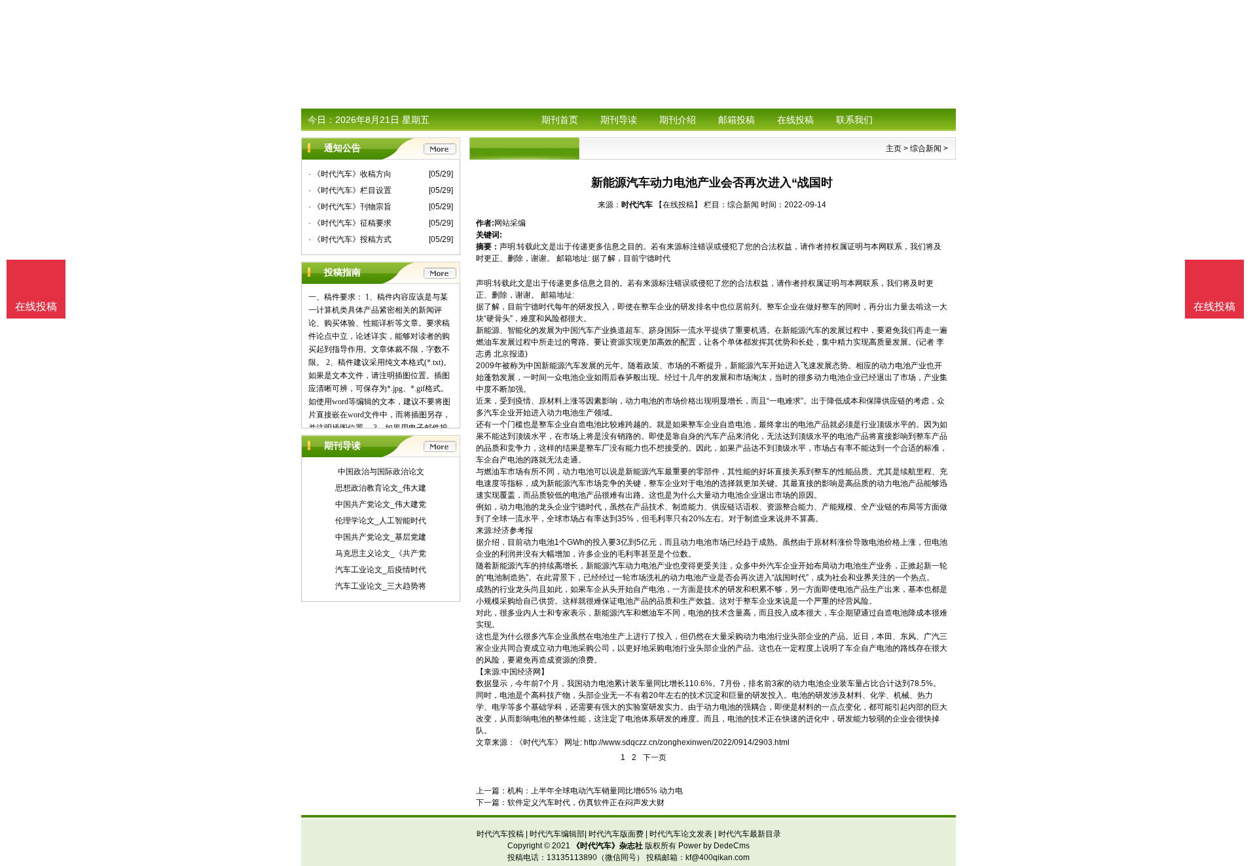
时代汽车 (637, 204)
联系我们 (854, 119)
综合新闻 (925, 148)
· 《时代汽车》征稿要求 (350, 223)
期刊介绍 (677, 119)
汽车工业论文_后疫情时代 (380, 569)
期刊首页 (559, 119)
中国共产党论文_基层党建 (380, 537)
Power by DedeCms (714, 845)
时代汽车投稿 (500, 834)
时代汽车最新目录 (749, 834)
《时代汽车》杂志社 (607, 845)
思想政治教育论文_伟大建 (380, 488)
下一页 (654, 757)
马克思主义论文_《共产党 (380, 553)
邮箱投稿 (736, 119)
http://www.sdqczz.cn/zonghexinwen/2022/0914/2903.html (687, 742)
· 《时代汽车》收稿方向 (350, 174)
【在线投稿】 (678, 204)
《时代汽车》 (538, 742)
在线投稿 (795, 119)
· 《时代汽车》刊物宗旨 (350, 206)
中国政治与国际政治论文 (381, 471)
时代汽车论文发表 (680, 834)
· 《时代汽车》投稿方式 (350, 239)
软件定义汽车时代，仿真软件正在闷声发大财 (586, 802)
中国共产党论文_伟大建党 (380, 504)
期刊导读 (618, 119)
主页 (894, 148)
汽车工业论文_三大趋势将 (380, 586)
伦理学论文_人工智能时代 (380, 520)
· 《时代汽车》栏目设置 (350, 190)
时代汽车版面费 (616, 834)
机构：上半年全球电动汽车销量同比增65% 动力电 (595, 790)
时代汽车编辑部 (557, 834)
